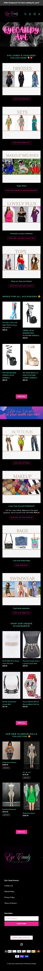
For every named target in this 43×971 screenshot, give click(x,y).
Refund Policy (9, 891)
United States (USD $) (21, 938)
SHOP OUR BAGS (21, 565)
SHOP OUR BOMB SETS (21, 143)
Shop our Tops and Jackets (21, 286)
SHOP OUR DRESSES (21, 99)
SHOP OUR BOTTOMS (21, 463)
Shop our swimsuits (21, 613)
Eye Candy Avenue (18, 963)
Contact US (8, 886)
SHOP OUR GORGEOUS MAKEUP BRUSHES (21, 190)
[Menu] (39, 14)
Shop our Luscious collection (21, 238)
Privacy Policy (9, 897)
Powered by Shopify (30, 963)
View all (21, 396)
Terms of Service (10, 903)
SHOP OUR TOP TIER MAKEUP (21, 517)
